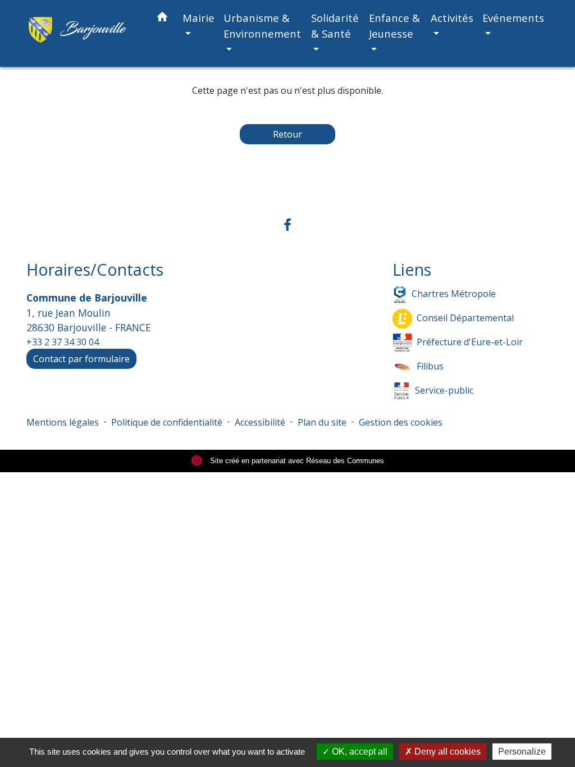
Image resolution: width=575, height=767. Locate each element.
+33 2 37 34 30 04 (62, 342)
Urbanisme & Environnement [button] (262, 25)
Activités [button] (452, 18)
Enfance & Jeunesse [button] (394, 25)
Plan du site (322, 422)
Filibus (430, 366)
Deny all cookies (446, 751)
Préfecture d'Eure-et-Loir (470, 342)
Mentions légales (62, 422)
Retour (287, 134)
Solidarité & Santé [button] (335, 25)
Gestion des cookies (400, 422)
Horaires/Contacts (94, 270)
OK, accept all (358, 751)
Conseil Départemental (465, 318)
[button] (162, 19)
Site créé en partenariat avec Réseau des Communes (296, 460)
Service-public (444, 390)
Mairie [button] (198, 18)
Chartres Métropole (454, 293)
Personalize (522, 751)
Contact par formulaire (81, 359)
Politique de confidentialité (166, 422)
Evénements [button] (513, 18)
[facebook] (287, 224)
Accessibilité (260, 422)
